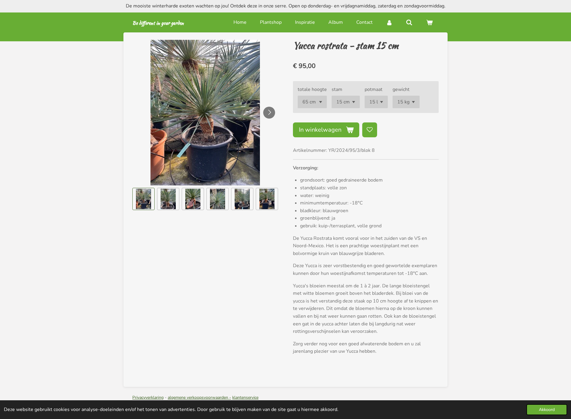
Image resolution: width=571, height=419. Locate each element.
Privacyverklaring (148, 397)
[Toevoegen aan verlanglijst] (369, 129)
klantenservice (245, 397)
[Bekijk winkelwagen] (429, 22)
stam (337, 89)
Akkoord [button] (547, 409)
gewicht (401, 89)
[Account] (389, 22)
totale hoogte (312, 89)
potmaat (373, 89)
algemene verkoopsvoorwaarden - (199, 397)
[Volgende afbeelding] (269, 113)
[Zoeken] (409, 22)
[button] (143, 199)
